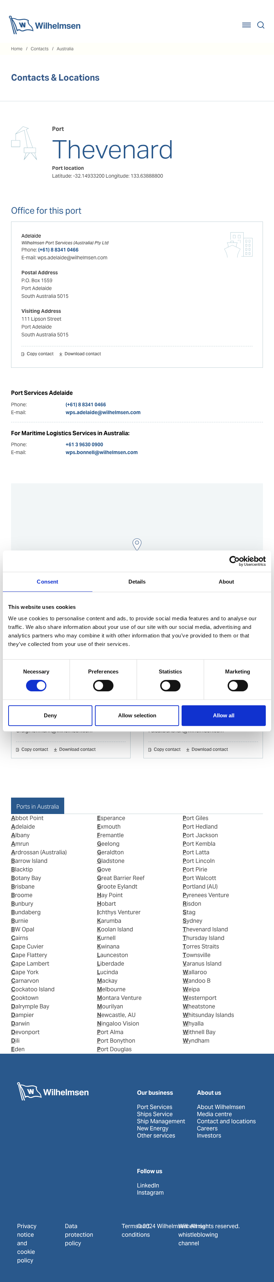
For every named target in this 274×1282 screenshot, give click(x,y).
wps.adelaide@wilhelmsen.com (103, 412)
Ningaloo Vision (118, 1023)
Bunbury (22, 903)
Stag (189, 912)
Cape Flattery (29, 955)
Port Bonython (116, 1040)
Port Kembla (199, 844)
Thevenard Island (205, 929)
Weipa (191, 989)
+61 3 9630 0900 (84, 444)
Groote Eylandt (117, 886)
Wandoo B (196, 981)
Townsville (196, 955)
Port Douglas (114, 1049)
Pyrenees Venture (206, 895)
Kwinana (108, 946)
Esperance (111, 818)
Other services (156, 1135)
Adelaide (31, 236)
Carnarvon (25, 981)
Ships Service (155, 1114)
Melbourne (111, 989)
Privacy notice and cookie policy (26, 1243)
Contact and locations (226, 1121)
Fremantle (110, 835)
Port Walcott (199, 878)
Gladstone (111, 861)
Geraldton (110, 852)
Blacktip (22, 869)
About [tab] (226, 582)
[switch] (103, 685)
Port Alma (110, 1032)
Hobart (106, 903)
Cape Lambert (30, 963)
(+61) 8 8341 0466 (58, 249)
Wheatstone (199, 1006)
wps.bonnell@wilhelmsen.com (102, 452)
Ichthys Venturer (119, 912)
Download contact (83, 354)
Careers (207, 1128)
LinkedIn (148, 1185)
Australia (65, 48)
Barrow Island (29, 861)
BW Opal (22, 929)
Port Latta (196, 852)
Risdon (192, 903)
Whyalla (193, 1023)
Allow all (223, 715)
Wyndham (196, 1040)
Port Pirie (195, 869)
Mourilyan (110, 1006)
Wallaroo (195, 972)
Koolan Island (115, 929)
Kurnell (106, 938)
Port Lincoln (199, 861)
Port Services (154, 1107)
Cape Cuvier (27, 946)
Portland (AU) (200, 886)
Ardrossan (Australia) (39, 852)
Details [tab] (137, 582)
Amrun (20, 844)
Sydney (192, 921)
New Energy (152, 1128)
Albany (20, 835)
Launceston (112, 955)
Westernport (200, 998)
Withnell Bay (199, 1032)
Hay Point (110, 895)
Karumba (109, 921)
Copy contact (40, 354)
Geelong (108, 844)
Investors (209, 1135)
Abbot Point (27, 818)
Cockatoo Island (33, 989)
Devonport (25, 1032)
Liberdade (110, 963)
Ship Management (161, 1121)
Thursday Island (203, 938)
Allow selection (137, 715)
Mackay (107, 981)
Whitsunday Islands (208, 1015)
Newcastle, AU (116, 1015)
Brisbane (23, 886)
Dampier (22, 1015)
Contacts (40, 48)
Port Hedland (200, 826)
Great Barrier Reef (120, 878)
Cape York (25, 972)
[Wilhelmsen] (44, 25)
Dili (15, 1040)
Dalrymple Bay (30, 1006)
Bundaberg (26, 912)
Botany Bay (26, 878)
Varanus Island (202, 963)
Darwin (20, 1023)
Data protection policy (79, 1234)
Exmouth (109, 826)
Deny (50, 715)
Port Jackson (200, 835)
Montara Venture (119, 998)
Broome (21, 895)
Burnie (19, 921)
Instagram (150, 1192)
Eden (18, 1049)
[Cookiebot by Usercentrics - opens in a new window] (234, 561)
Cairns (19, 938)
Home (16, 48)
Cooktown (25, 998)
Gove (104, 869)
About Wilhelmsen (221, 1107)
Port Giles (195, 818)
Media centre (214, 1114)
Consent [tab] (47, 582)
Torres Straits (201, 946)
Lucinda (107, 972)
